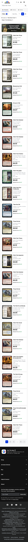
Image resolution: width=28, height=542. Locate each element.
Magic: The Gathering (6, 511)
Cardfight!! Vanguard (6, 516)
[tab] (5, 9)
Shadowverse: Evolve (9, 519)
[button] (25, 5)
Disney (14, 527)
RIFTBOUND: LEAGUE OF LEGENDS (9, 528)
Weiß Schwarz (16, 516)
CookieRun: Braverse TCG (7, 532)
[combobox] (16, 14)
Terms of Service (14, 537)
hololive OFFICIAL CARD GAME (11, 522)
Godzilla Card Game (8, 520)
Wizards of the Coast (13, 512)
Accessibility (21, 537)
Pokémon (8, 523)
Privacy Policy (15, 499)
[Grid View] (22, 14)
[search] (12, 5)
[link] (7, 2)
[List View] (25, 14)
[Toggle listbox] (19, 14)
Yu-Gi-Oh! (5, 514)
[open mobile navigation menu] (2, 2)
